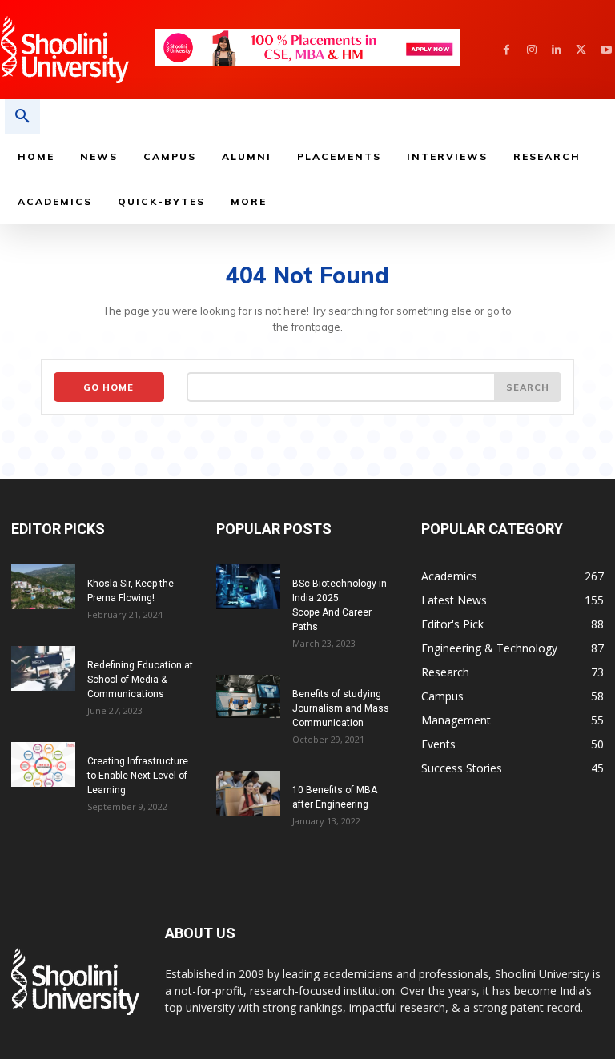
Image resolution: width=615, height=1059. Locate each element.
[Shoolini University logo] (77, 49)
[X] (581, 50)
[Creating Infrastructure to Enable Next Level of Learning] (43, 764)
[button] (22, 116)
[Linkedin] (556, 50)
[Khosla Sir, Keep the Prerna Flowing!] (43, 586)
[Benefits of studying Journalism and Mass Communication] (248, 696)
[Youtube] (605, 50)
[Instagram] (531, 50)
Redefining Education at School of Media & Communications (140, 680)
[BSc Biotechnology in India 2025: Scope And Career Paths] (248, 586)
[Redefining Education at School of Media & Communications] (43, 668)
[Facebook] (506, 50)
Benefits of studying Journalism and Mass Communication (340, 708)
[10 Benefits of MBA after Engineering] (248, 793)
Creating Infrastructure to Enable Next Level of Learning (137, 776)
